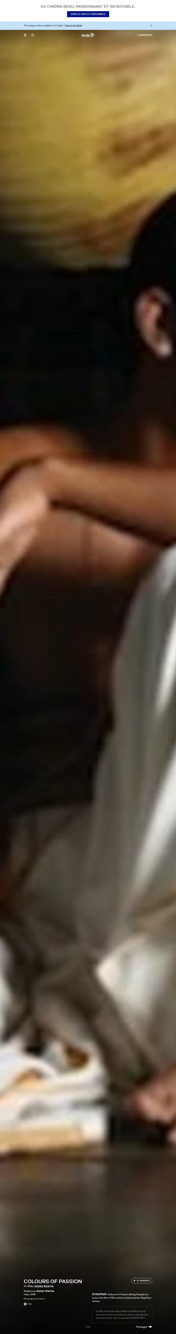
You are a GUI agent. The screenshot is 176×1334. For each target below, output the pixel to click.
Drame (41, 1298)
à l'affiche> (137, 1317)
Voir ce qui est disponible (88, 14)
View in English (73, 25)
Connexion (144, 35)
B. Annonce (143, 1280)
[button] (25, 35)
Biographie (30, 1298)
